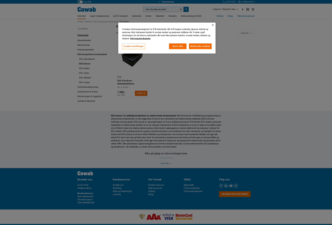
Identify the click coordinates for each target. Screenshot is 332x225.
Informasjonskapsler (140, 38)
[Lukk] (213, 25)
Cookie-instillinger (134, 46)
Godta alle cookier (200, 46)
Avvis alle (177, 46)
